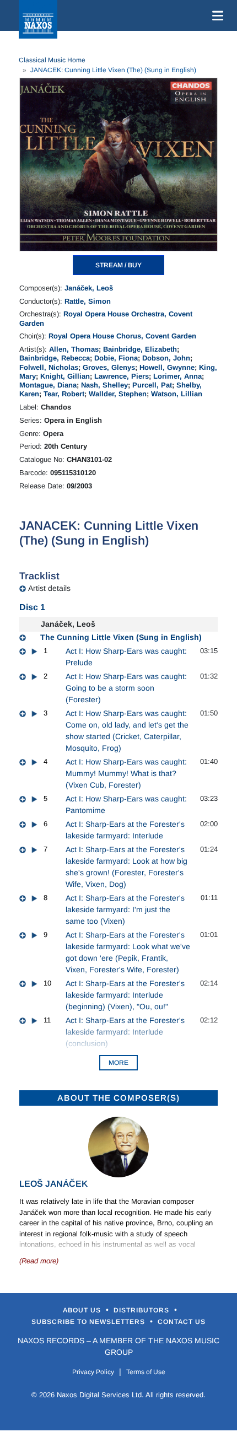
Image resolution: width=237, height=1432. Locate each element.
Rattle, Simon (87, 301)
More (118, 1063)
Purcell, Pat (152, 385)
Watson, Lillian (176, 394)
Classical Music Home (52, 60)
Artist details (49, 588)
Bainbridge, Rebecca (54, 358)
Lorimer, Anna (177, 376)
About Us (83, 1310)
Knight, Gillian (65, 376)
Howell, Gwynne (167, 367)
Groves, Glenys (109, 367)
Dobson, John (166, 358)
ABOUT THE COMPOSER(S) (118, 1097)
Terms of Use (145, 1372)
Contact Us (182, 1322)
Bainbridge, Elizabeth (140, 349)
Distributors (142, 1310)
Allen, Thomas (74, 349)
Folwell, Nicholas (48, 367)
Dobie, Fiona (116, 358)
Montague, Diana (48, 385)
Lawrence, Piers (121, 376)
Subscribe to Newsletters (89, 1322)
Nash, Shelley (104, 385)
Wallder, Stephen (118, 394)
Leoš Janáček (53, 1183)
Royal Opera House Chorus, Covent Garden (122, 336)
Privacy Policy (93, 1372)
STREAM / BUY (118, 265)
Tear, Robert (64, 394)
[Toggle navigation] (215, 15)
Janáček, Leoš (88, 288)
